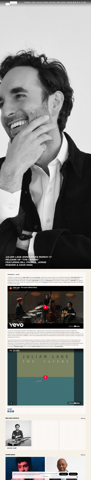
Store (33, 2)
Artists (63, 2)
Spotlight (52, 2)
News (58, 2)
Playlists (39, 2)
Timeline (69, 2)
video (18, 374)
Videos (46, 2)
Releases (27, 2)
